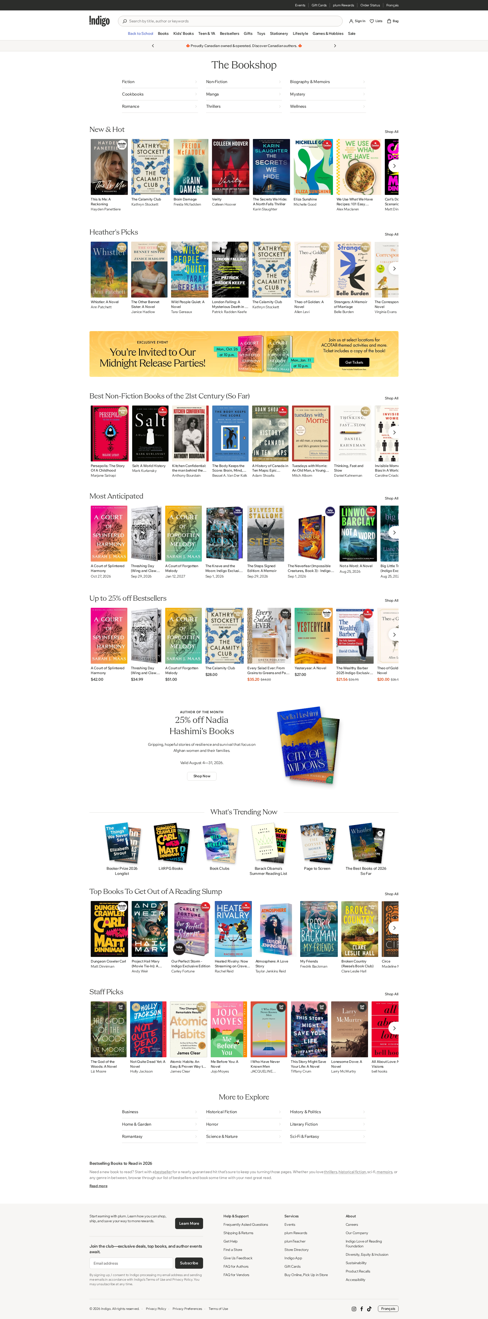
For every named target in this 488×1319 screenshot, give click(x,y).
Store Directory (296, 1249)
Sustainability (356, 1263)
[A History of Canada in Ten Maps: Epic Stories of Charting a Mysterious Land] (270, 433)
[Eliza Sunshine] (313, 167)
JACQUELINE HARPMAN (261, 1071)
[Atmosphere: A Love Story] (276, 929)
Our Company (357, 1233)
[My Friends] (319, 929)
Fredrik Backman (313, 966)
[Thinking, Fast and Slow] (352, 433)
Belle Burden (344, 312)
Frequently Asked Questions (245, 1224)
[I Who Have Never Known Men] (269, 1029)
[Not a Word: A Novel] (358, 534)
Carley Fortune (182, 971)
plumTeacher (294, 1241)
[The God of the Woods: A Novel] (109, 1029)
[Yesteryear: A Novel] (314, 636)
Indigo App (293, 1258)
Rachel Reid (224, 971)
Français (392, 5)
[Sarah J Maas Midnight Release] (244, 354)
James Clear (180, 1071)
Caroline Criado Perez (391, 475)
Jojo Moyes (220, 1071)
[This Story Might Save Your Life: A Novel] (309, 1029)
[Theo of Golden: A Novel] (312, 270)
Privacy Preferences (187, 1309)
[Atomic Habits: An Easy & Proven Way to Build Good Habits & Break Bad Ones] (188, 1029)
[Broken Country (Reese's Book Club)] (359, 929)
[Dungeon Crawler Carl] (109, 929)
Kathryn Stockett (144, 204)
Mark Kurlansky (144, 471)
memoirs (384, 1171)
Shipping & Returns (238, 1233)
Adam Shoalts (263, 475)
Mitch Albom (302, 475)
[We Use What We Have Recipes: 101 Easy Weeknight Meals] (359, 167)
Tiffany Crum (301, 1071)
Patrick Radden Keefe (229, 312)
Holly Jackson (141, 1071)
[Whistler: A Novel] (109, 270)
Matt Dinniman (102, 966)
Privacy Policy (156, 1309)
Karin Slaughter (265, 209)
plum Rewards (343, 5)
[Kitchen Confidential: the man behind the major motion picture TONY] (190, 433)
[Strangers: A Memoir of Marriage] (352, 270)
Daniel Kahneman (348, 475)
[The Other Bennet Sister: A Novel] (149, 270)
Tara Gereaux (181, 312)
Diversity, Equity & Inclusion (367, 1254)
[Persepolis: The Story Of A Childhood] (110, 433)
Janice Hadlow (143, 312)
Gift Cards (319, 5)
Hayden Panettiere (105, 209)
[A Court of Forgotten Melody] (183, 534)
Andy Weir (140, 971)
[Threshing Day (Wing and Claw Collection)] (146, 534)
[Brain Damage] (191, 167)
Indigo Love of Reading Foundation (364, 1243)
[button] (140, 35)
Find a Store (232, 1249)
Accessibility (355, 1279)
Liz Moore (98, 1071)
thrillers (330, 1171)
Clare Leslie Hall (353, 971)
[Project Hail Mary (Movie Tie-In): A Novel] (150, 929)
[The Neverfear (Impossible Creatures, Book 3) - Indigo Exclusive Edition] (312, 534)
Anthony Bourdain (186, 475)
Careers (352, 1224)
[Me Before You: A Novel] (229, 1029)
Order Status (370, 5)
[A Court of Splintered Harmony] (109, 534)
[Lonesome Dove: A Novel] (349, 1029)
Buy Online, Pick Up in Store (306, 1275)
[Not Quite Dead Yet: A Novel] (148, 1029)
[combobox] (234, 21)
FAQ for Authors (236, 1266)
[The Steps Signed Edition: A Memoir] (265, 534)
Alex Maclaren (348, 209)
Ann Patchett (101, 307)
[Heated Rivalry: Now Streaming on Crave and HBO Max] (233, 929)
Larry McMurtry (343, 1071)
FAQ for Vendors (236, 1275)
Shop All (392, 131)
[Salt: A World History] (150, 433)
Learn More (189, 1223)
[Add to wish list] (122, 189)
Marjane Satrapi (103, 475)
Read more (98, 1186)
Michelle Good (305, 204)
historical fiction (352, 1171)
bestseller (163, 1171)
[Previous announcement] (153, 46)
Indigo (106, 1309)
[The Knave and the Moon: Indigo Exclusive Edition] (224, 534)
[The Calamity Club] (150, 167)
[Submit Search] (124, 21)
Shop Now (201, 776)
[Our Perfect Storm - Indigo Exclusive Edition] (191, 929)
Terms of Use (218, 1309)
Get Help (230, 1241)
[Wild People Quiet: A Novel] (189, 270)
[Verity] (230, 167)
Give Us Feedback (238, 1258)
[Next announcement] (335, 46)
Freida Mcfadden (187, 204)
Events (300, 5)
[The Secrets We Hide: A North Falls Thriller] (271, 167)
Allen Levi (301, 312)
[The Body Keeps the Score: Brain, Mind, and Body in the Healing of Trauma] (230, 433)
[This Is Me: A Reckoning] (109, 167)
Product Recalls (358, 1271)
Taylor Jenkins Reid (270, 971)
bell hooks (379, 1071)
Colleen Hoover (224, 204)
